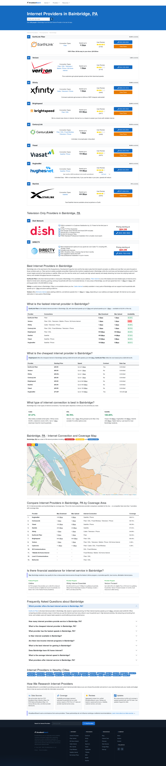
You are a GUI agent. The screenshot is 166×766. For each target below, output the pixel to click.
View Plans (123, 46)
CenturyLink (32, 328)
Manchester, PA (58, 673)
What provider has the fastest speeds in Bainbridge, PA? (52, 631)
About (118, 735)
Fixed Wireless (69, 132)
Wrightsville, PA (41, 675)
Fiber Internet (73, 738)
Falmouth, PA (49, 673)
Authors (119, 738)
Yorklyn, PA (116, 673)
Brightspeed (32, 332)
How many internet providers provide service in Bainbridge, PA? (55, 621)
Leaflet (103, 494)
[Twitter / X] (122, 749)
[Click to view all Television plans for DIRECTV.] (43, 251)
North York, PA (93, 675)
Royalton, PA (132, 673)
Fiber (65, 45)
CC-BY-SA (126, 494)
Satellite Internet (74, 752)
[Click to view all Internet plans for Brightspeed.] (42, 111)
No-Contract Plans (74, 755)
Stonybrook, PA (31, 675)
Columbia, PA (108, 675)
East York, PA (77, 675)
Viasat (30, 339)
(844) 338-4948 (124, 67)
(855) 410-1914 (124, 88)
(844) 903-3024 (124, 109)
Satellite (62, 154)
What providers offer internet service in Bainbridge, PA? (52, 660)
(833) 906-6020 (124, 42)
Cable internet (78, 286)
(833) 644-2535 (124, 170)
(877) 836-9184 (124, 191)
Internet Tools (105, 738)
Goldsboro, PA (100, 673)
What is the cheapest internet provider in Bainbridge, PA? (52, 626)
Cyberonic (35, 546)
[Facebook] (118, 749)
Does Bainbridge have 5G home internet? (46, 650)
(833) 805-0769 (124, 151)
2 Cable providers (69, 439)
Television (69, 66)
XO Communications (38, 549)
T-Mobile (87, 752)
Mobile (59, 68)
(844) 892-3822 (124, 233)
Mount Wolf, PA (31, 673)
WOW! (86, 758)
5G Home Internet (74, 741)
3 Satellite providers (93, 439)
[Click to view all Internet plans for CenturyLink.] (42, 132)
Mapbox (135, 494)
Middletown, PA (50, 675)
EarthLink (87, 735)
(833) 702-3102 (124, 253)
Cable (59, 91)
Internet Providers (74, 735)
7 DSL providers (80, 439)
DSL (63, 66)
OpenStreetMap (114, 494)
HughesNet (31, 342)
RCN (86, 755)
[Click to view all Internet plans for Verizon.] (42, 67)
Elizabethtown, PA (83, 673)
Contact (119, 741)
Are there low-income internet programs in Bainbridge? (51, 640)
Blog (103, 735)
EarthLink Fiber (33, 318)
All (36, 445)
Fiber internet (95, 279)
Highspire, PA (126, 675)
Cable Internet (73, 744)
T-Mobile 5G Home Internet (40, 553)
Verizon (30, 321)
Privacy (36, 750)
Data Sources (105, 744)
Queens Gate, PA (117, 675)
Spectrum (87, 744)
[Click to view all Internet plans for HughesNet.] (42, 170)
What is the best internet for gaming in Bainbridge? (50, 645)
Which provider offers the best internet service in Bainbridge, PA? (56, 606)
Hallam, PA (108, 673)
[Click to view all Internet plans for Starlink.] (42, 193)
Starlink (30, 335)
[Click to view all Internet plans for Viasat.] (42, 153)
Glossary (104, 741)
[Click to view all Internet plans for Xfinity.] (42, 90)
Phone (64, 68)
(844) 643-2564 (124, 130)
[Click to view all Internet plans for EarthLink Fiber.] (42, 44)
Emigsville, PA (123, 673)
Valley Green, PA (68, 675)
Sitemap (104, 749)
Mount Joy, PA (59, 675)
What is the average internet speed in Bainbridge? (49, 655)
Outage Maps (105, 746)
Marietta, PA (93, 673)
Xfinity (30, 325)
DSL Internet (73, 746)
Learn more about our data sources (122, 713)
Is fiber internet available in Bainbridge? (45, 636)
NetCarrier (35, 560)
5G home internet (41, 292)
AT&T (86, 741)
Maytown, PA (67, 673)
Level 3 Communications (40, 556)
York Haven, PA (40, 673)
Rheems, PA (75, 673)
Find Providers (89, 723)
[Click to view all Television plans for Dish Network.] (43, 230)
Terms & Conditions (43, 750)
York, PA (101, 675)
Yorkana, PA (85, 675)
